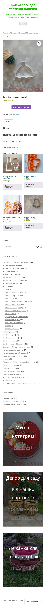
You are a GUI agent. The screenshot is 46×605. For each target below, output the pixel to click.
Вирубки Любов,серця (14, 307)
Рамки (7, 326)
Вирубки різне (10, 314)
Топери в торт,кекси (11, 377)
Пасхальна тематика (13, 323)
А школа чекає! (9, 271)
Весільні (22, 33)
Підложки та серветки (12, 371)
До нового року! (9, 341)
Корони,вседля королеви (13, 356)
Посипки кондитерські (12, 374)
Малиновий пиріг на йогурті (14, 401)
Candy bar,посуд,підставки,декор (16, 262)
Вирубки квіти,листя (13, 304)
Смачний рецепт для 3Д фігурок (16, 404)
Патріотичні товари (11, 365)
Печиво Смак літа (10, 398)
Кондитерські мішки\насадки (15, 353)
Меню (23, 23)
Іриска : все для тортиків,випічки (23, 7)
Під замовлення (9, 368)
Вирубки (14, 33)
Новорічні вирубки (12, 320)
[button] (39, 43)
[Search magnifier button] (41, 247)
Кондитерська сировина (13, 350)
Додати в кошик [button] (9, 187)
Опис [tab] (8, 121)
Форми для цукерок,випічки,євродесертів (20, 383)
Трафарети (7, 380)
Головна (6, 33)
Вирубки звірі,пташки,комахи (17, 301)
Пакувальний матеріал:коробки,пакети (19, 362)
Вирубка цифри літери (14, 295)
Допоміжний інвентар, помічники (16, 347)
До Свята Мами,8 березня (13, 344)
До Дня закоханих (10, 338)
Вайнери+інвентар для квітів (15, 280)
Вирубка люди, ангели (14, 292)
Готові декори (9, 332)
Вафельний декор (10, 283)
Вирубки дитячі (11, 298)
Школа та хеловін (12, 329)
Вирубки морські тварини (15, 310)
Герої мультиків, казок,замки (16, 317)
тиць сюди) (23, 568)
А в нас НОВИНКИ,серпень (13, 268)
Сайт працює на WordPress (13, 600)
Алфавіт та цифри (10, 274)
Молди (5, 359)
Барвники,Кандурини (12, 277)
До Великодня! (9, 335)
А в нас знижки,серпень (12, 265)
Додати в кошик (21, 107)
